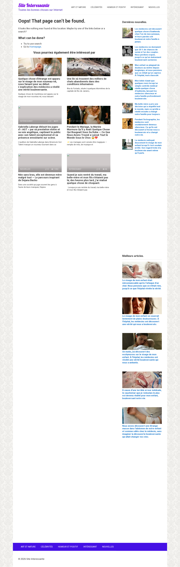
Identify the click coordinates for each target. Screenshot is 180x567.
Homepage (35, 46)
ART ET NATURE (78, 7)
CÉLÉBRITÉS (96, 7)
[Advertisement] (142, 205)
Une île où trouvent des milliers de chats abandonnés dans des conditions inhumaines (86, 81)
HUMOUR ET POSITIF (116, 7)
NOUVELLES (154, 7)
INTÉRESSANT (137, 7)
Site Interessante (33, 5)
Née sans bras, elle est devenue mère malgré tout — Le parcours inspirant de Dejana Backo (40, 177)
